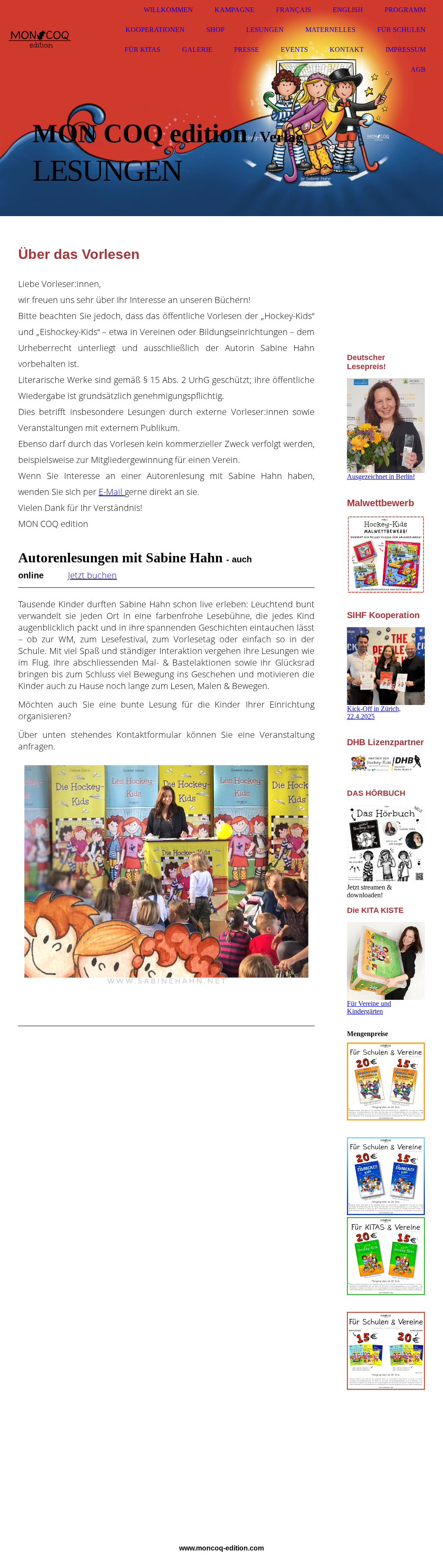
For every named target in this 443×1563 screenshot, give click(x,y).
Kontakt (347, 49)
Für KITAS (143, 49)
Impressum (405, 49)
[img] (41, 40)
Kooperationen (155, 29)
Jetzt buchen (92, 575)
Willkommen (168, 9)
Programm (405, 9)
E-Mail (112, 492)
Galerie (197, 49)
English (348, 9)
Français (293, 9)
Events (294, 49)
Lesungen (265, 29)
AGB (418, 69)
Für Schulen (401, 29)
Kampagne (234, 9)
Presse (246, 49)
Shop (215, 29)
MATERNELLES (330, 29)
